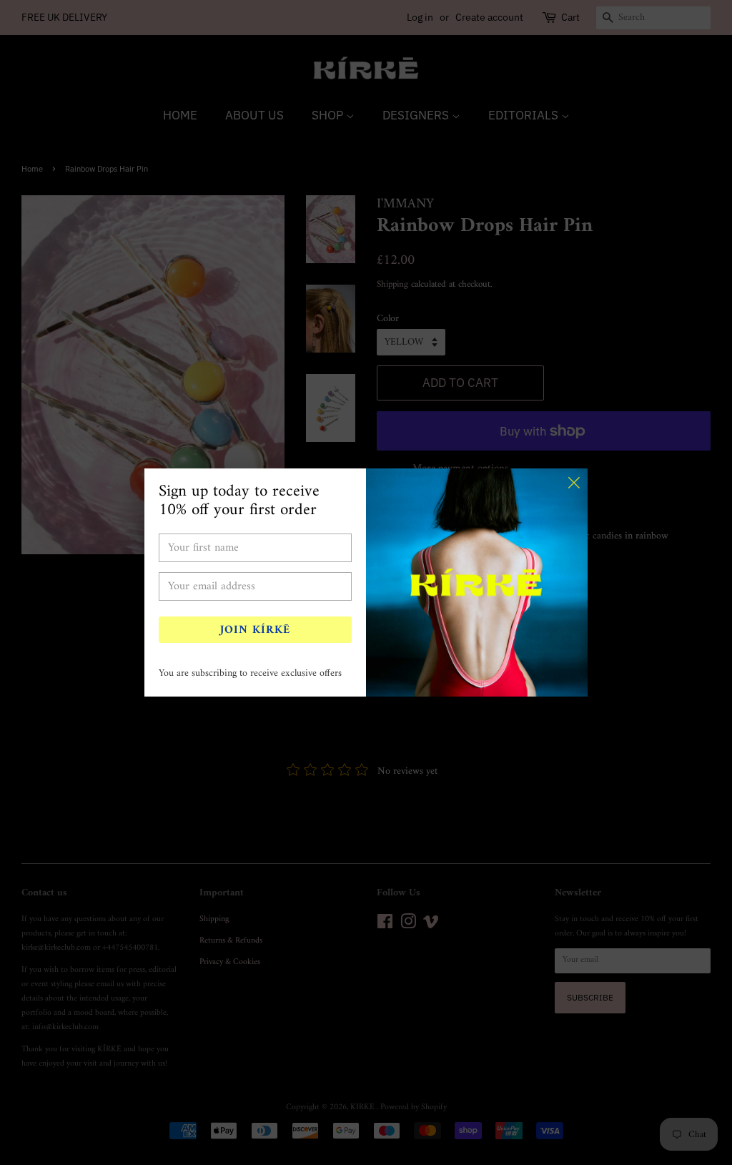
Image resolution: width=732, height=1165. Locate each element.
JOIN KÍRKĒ (255, 630)
